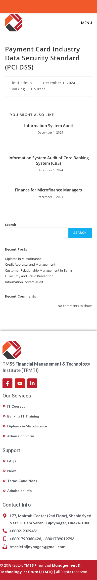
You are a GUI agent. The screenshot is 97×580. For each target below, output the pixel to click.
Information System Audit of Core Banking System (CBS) (48, 160)
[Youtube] (54, 6)
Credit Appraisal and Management (30, 264)
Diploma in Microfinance (23, 258)
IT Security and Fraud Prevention (29, 276)
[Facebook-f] (7, 383)
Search (10, 224)
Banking (17, 89)
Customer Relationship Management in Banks (39, 270)
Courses (38, 89)
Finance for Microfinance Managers (48, 190)
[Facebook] (43, 6)
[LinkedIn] (49, 6)
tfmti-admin (21, 82)
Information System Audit (48, 125)
